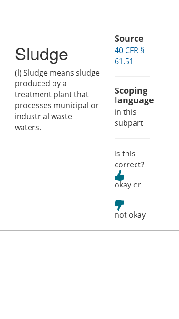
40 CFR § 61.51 (129, 55)
